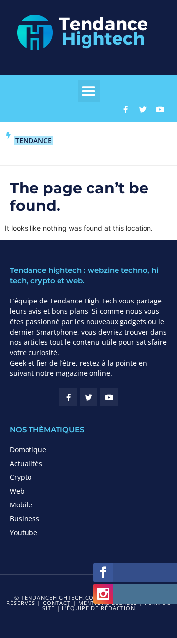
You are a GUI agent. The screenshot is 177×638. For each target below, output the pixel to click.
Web (17, 491)
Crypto (20, 477)
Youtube (23, 532)
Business (24, 518)
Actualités (26, 463)
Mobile (21, 504)
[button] (89, 91)
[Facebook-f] (125, 109)
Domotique (28, 449)
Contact (57, 602)
